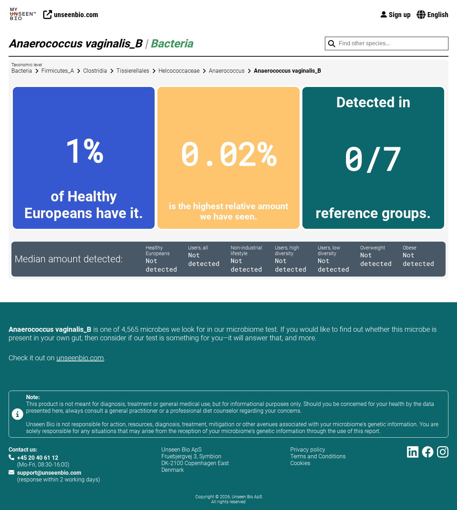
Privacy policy (307, 449)
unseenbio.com (80, 358)
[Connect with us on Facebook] (427, 464)
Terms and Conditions (318, 456)
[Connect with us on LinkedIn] (412, 464)
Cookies (300, 463)
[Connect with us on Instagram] (442, 464)
